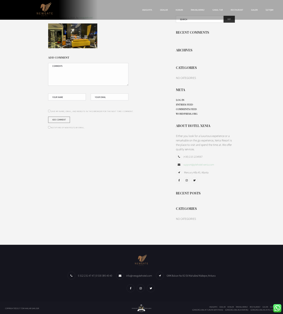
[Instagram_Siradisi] (187, 180)
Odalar (164, 9)
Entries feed (184, 104)
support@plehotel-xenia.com (198, 164)
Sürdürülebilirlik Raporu (236, 310)
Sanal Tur (217, 9)
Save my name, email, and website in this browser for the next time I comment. (92, 111)
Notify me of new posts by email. (68, 127)
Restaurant (237, 9)
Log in (180, 100)
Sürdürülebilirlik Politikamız (264, 310)
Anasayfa (147, 9)
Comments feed (186, 109)
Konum (179, 9)
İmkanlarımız (198, 9)
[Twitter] (194, 180)
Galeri (254, 9)
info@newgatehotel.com (139, 275)
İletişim (269, 9)
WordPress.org (187, 113)
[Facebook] (179, 180)
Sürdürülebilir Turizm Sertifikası (207, 310)
